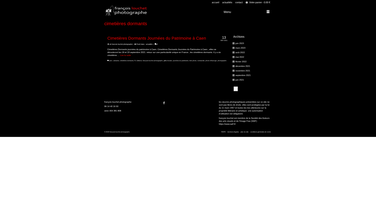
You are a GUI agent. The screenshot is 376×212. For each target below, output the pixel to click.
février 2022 (241, 61)
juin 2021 (239, 80)
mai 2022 (239, 57)
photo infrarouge (211, 60)
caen (110, 60)
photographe (222, 60)
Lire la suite (125, 55)
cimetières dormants (127, 60)
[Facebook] (236, 89)
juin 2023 (239, 43)
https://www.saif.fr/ (227, 124)
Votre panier (259, 2)
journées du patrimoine (181, 60)
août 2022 (240, 52)
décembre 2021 (242, 66)
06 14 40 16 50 (111, 106)
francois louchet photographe (122, 44)
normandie (201, 60)
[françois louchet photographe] (130, 10)
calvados (116, 60)
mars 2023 (240, 48)
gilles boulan (168, 60)
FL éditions (138, 60)
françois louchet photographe (153, 60)
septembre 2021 (243, 75)
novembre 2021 (242, 70)
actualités (149, 44)
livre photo (193, 60)
